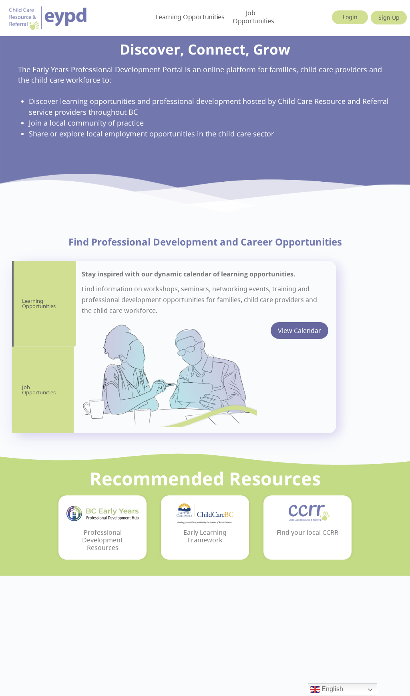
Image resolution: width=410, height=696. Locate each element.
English (331, 689)
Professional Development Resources (102, 540)
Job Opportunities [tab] (39, 390)
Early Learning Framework (205, 536)
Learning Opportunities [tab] (39, 303)
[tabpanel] (205, 347)
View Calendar (299, 330)
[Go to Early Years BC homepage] (48, 16)
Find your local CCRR (307, 532)
